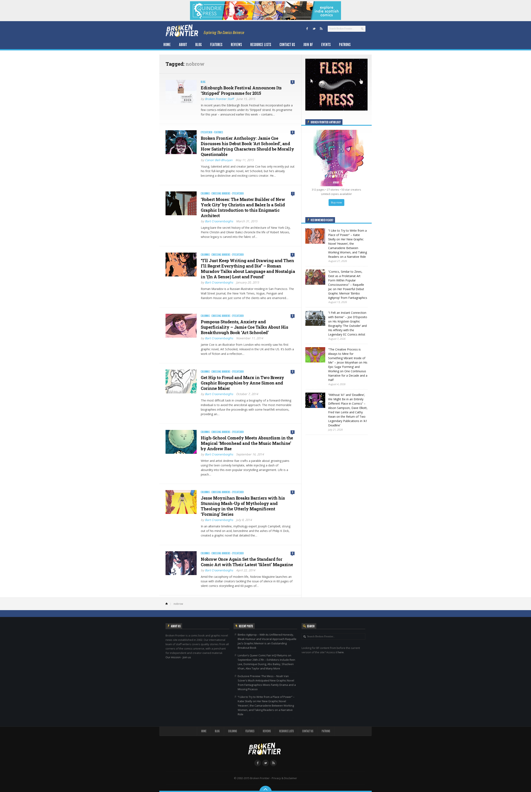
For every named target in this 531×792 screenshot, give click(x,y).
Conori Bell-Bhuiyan (219, 160)
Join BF (308, 44)
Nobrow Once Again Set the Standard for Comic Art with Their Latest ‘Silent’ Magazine (247, 561)
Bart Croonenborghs (219, 221)
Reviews (236, 44)
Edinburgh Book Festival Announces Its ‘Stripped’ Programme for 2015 (241, 90)
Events (326, 44)
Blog (198, 44)
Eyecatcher (206, 132)
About (183, 44)
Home (167, 44)
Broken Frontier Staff (219, 99)
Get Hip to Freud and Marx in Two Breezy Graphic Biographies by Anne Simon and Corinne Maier (242, 383)
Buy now (336, 202)
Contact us (287, 44)
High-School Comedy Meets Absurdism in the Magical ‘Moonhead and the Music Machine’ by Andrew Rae (247, 443)
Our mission (173, 657)
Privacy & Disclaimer (284, 778)
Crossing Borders (221, 193)
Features (216, 44)
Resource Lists (260, 44)
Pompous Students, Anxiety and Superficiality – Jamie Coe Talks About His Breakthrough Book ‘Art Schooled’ (244, 327)
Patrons (345, 44)
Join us (187, 657)
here (341, 652)
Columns (205, 193)
